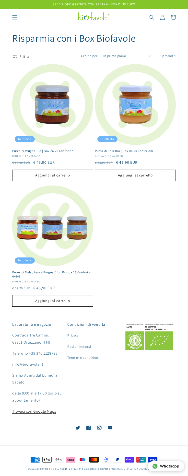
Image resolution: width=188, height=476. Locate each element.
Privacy (72, 335)
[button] (14, 17)
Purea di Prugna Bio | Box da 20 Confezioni (43, 151)
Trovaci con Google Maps (34, 411)
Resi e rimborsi (79, 346)
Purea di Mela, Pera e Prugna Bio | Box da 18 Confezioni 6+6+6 (52, 274)
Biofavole (42, 468)
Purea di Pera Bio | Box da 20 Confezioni (124, 151)
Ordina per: (89, 56)
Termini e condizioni (83, 357)
